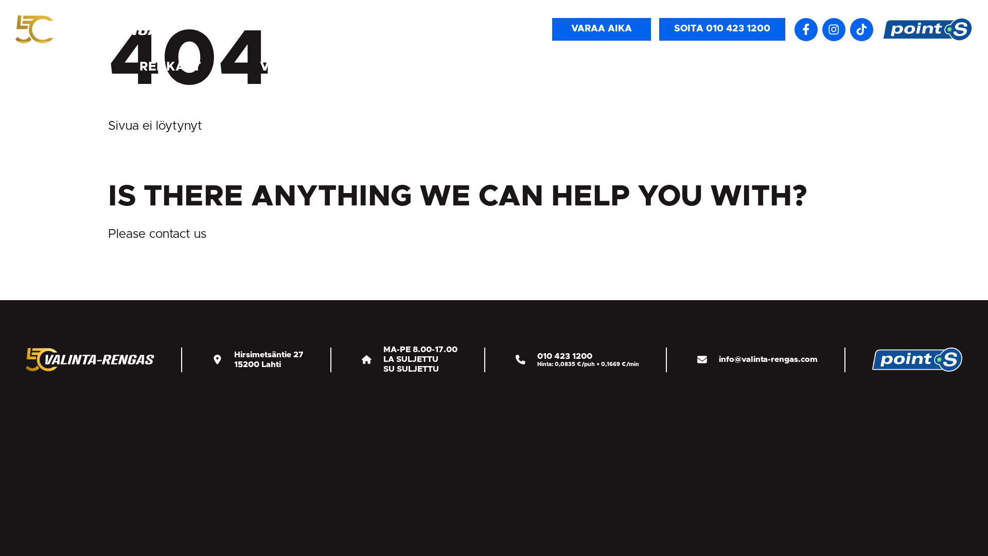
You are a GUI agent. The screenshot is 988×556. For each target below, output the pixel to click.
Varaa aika (601, 28)
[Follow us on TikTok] (861, 29)
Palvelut (47, 67)
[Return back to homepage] (92, 29)
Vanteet (289, 67)
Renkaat (170, 67)
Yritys (794, 67)
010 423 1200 (564, 356)
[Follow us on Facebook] (806, 29)
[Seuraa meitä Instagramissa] (833, 29)
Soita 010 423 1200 (722, 28)
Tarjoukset (420, 67)
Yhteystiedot (924, 67)
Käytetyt (554, 67)
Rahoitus (679, 67)
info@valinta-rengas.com (768, 359)
